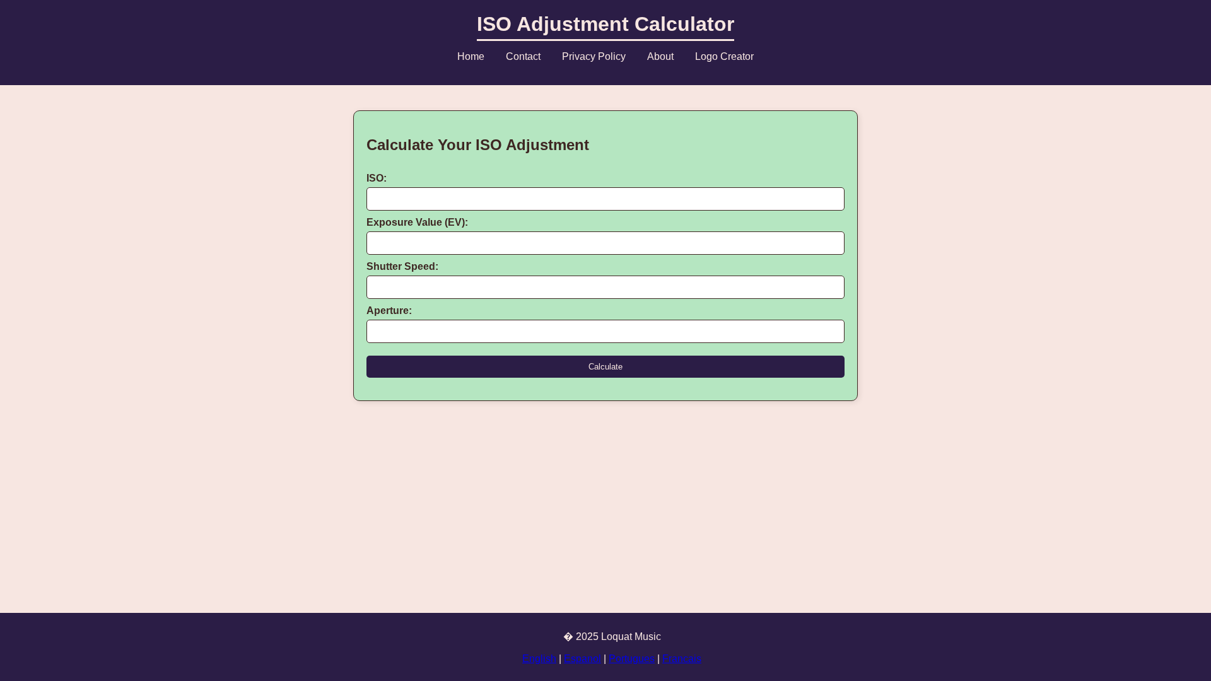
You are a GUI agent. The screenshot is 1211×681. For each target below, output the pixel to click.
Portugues (632, 658)
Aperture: (389, 310)
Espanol (582, 658)
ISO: (376, 178)
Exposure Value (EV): (417, 222)
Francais (681, 658)
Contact (523, 56)
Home (470, 56)
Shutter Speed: (402, 266)
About (660, 56)
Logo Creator (724, 56)
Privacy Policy (594, 56)
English (539, 658)
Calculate (605, 366)
